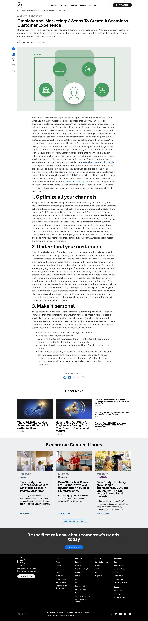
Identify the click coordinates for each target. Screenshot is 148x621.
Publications (118, 566)
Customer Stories (120, 569)
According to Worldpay (73, 181)
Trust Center (118, 576)
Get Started (122, 5)
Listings (78, 566)
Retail (97, 569)
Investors (59, 576)
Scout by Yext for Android (81, 601)
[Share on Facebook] (13, 49)
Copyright (78, 612)
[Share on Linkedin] (13, 54)
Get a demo (26, 576)
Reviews (78, 572)
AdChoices (69, 612)
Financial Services (101, 562)
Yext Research (119, 579)
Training (117, 594)
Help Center (118, 591)
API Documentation (121, 597)
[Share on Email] (13, 65)
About (58, 562)
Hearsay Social (80, 586)
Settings (87, 612)
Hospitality (98, 576)
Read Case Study (25, 514)
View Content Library (74, 521)
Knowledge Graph (81, 569)
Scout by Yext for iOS (82, 596)
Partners (59, 572)
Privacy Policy (51, 612)
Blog (115, 562)
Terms (61, 612)
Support (125, 1)
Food (96, 572)
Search (77, 583)
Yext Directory (61, 583)
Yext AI (77, 593)
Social (77, 576)
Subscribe (74, 547)
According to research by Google (98, 162)
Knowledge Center (120, 583)
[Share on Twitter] (13, 60)
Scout (77, 562)
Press (58, 569)
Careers (59, 566)
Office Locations (62, 579)
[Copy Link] (13, 71)
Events (116, 572)
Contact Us (118, 1)
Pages (77, 579)
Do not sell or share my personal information (61, 616)
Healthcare (98, 566)
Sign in (112, 1)
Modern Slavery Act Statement (63, 587)
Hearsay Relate (80, 590)
